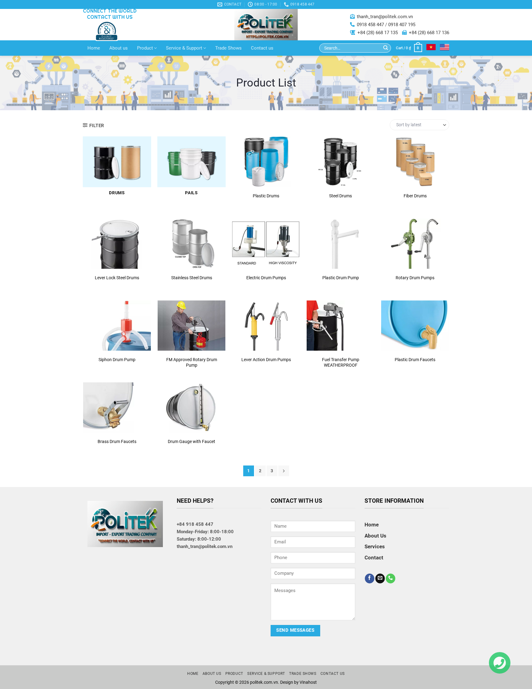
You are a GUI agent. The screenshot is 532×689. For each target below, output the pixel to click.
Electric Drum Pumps (266, 277)
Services (375, 546)
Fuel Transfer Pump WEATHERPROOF (340, 362)
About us (118, 48)
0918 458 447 (370, 24)
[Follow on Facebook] (369, 578)
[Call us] (390, 578)
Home (93, 48)
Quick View (265, 163)
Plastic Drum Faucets (415, 359)
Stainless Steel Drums (191, 277)
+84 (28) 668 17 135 (377, 32)
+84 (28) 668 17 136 (429, 32)
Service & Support (184, 48)
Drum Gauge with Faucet (191, 441)
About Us (375, 536)
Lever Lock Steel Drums (117, 277)
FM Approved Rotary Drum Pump (191, 362)
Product (145, 48)
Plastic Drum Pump (340, 277)
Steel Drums (340, 195)
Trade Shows (228, 48)
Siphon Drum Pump (117, 359)
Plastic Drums (266, 195)
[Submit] (385, 48)
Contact (266, 178)
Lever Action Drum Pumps (266, 359)
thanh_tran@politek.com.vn (385, 16)
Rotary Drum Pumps (415, 277)
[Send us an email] (380, 578)
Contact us (262, 48)
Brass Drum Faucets (117, 441)
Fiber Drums (415, 195)
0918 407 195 (401, 24)
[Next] (283, 470)
